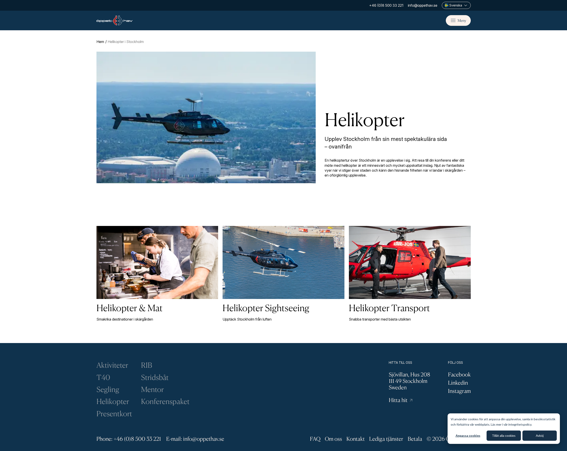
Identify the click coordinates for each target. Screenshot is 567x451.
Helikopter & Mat (129, 307)
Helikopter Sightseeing (266, 307)
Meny (462, 20)
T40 (103, 377)
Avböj (540, 435)
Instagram (459, 391)
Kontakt (355, 438)
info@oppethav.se (422, 5)
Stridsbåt (155, 377)
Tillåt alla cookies (504, 435)
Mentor (152, 389)
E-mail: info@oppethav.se (195, 438)
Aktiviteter (112, 365)
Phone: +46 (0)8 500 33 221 (128, 438)
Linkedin (458, 382)
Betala (415, 438)
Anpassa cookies (468, 435)
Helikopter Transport (389, 307)
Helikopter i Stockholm (126, 41)
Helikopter (112, 401)
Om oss (333, 438)
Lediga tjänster (386, 438)
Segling (107, 389)
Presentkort (114, 413)
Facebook (459, 374)
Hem (100, 41)
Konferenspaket (165, 401)
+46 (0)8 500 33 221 (386, 5)
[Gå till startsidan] (114, 20)
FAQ (315, 438)
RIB (146, 365)
